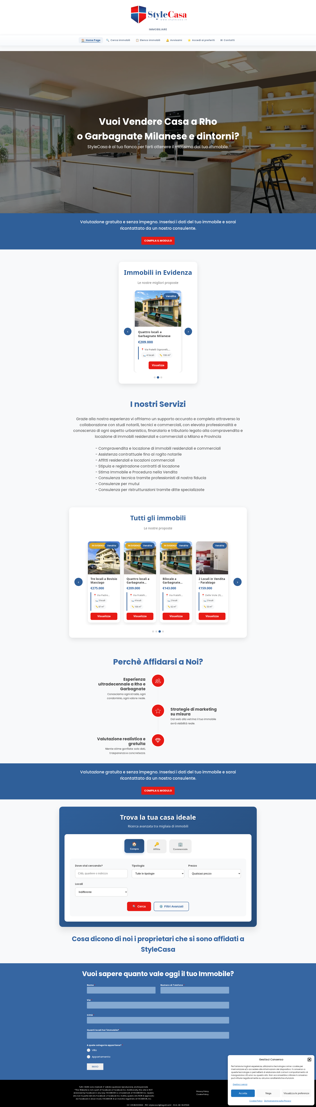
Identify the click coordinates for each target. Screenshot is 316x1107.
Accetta (243, 1093)
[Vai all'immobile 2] (158, 377)
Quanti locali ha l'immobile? (103, 1030)
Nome (91, 985)
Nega (268, 1093)
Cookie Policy (256, 1100)
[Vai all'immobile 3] (161, 377)
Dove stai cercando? (89, 865)
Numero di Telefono (172, 985)
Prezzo (192, 865)
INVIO (95, 1066)
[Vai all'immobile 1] (155, 377)
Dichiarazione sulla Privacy (277, 1100)
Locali (79, 884)
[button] (309, 1059)
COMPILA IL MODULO (158, 241)
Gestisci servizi (240, 1084)
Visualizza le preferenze (296, 1093)
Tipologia (138, 865)
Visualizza (104, 616)
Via (89, 1000)
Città (90, 1015)
